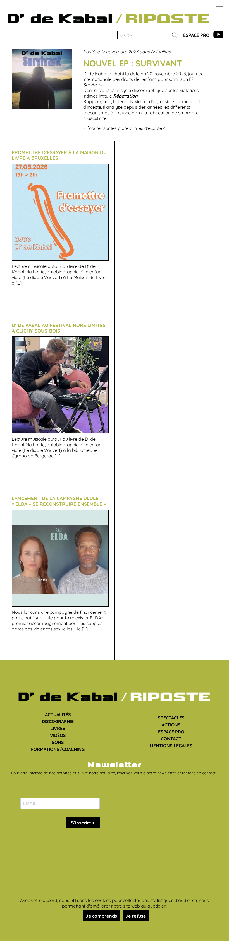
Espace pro (196, 35)
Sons (58, 742)
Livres (57, 728)
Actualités (161, 51)
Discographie (58, 721)
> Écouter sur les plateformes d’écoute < (124, 128)
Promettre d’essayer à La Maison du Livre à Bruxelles (59, 155)
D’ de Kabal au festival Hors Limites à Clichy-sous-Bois (59, 328)
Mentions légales (171, 745)
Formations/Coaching (58, 749)
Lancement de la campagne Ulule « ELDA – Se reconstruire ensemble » (59, 501)
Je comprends (101, 916)
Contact (171, 738)
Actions (171, 724)
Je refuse (135, 916)
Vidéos (58, 735)
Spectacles (171, 718)
